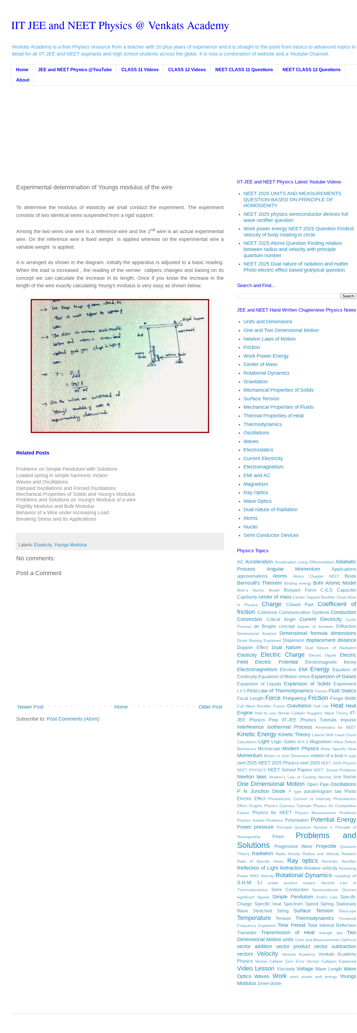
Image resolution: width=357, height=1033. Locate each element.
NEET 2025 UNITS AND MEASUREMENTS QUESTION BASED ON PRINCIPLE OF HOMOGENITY (292, 199)
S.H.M (244, 882)
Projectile (326, 846)
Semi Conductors (289, 889)
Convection (249, 619)
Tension (283, 918)
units (288, 939)
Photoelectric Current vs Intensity (299, 799)
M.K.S (303, 742)
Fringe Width (343, 698)
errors (304, 676)
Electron (288, 669)
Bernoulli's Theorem (259, 583)
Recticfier (330, 861)
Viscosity (286, 968)
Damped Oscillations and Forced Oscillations (66, 488)
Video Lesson (255, 968)
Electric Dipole (322, 655)
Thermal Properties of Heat (273, 416)
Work (279, 975)
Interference (250, 727)
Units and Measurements (317, 940)
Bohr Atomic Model (334, 583)
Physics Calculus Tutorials (288, 806)
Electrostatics (258, 450)
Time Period (291, 925)
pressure (264, 827)
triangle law (331, 933)
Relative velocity (320, 868)
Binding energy (297, 583)
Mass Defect (345, 742)
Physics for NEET (272, 812)
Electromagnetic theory (330, 661)
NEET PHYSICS (251, 770)
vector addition (254, 946)
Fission (321, 691)
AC (240, 561)
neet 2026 (310, 762)
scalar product (282, 883)
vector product (293, 946)
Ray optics (302, 860)
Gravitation (255, 381)
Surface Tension (261, 398)
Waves (251, 441)
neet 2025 (247, 762)
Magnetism (255, 484)
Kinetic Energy (256, 734)
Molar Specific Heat (338, 749)
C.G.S (326, 589)
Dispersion (293, 640)
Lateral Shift (322, 735)
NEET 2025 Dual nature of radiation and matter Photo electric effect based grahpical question (295, 267)
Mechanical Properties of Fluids (278, 407)
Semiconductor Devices (334, 890)
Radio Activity (288, 854)
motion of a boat (327, 755)
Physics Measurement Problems (325, 812)
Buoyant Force (300, 589)
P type (295, 791)
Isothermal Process (289, 727)
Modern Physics (300, 748)
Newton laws (252, 776)
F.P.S (241, 691)
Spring (327, 903)
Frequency (295, 698)
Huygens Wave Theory (327, 713)
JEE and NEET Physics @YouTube (75, 69)
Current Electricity (263, 458)
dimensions (343, 633)
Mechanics (246, 749)
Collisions (267, 612)
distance (346, 640)
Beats (350, 575)
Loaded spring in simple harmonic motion (62, 475)
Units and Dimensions (267, 321)
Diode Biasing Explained (259, 640)
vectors (245, 954)
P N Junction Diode (261, 791)
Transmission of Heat (288, 932)
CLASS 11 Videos (140, 69)
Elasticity (43, 544)
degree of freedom (315, 626)
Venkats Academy (298, 954)
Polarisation (297, 819)
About (22, 80)
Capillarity (247, 596)
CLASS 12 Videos (187, 69)
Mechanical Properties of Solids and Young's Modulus (75, 494)
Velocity (267, 953)
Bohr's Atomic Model (258, 590)
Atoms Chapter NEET (316, 576)
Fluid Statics (342, 691)
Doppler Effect (252, 647)
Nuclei (250, 527)
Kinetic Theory (294, 734)
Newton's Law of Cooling (292, 777)
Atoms (250, 518)
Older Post (210, 707)
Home (22, 69)
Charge (271, 604)
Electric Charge (283, 654)
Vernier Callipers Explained (331, 961)
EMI (303, 669)
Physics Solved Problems (260, 820)
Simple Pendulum (292, 897)
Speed (311, 903)
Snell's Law (326, 897)
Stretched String (270, 910)
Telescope (347, 911)
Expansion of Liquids (259, 683)
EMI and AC (256, 475)
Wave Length (328, 968)
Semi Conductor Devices (271, 535)
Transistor (247, 932)
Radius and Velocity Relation (329, 854)
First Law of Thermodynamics (280, 691)
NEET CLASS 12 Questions (312, 69)
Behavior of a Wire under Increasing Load (62, 512)
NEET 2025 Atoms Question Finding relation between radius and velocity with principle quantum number (292, 249)
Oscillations (256, 433)
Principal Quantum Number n (304, 827)
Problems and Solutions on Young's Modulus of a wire (76, 500)
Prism (278, 836)
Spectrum (293, 903)
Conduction (343, 612)
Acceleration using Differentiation (304, 562)
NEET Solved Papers (290, 769)
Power (244, 827)
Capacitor (346, 589)
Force (273, 697)
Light (263, 741)
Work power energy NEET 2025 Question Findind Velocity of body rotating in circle (298, 232)
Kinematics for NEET (336, 727)
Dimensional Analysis (256, 633)
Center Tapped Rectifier (314, 597)
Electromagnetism (263, 467)
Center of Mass (260, 364)
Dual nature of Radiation (270, 509)
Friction (251, 347)
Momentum (249, 755)
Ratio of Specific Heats (260, 861)
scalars (309, 883)
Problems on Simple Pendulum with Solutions (66, 469)
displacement (321, 640)
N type (350, 756)
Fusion (279, 706)
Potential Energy (333, 819)
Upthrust (348, 940)
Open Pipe (318, 784)
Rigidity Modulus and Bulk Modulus (55, 506)
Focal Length (250, 698)
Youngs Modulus (70, 544)
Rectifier (349, 861)
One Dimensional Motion (271, 783)
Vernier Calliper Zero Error (280, 961)
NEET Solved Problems (334, 770)
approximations (252, 575)
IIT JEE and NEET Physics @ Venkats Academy (120, 24)
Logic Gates (283, 741)
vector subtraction (335, 946)
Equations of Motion (278, 676)
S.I (259, 882)
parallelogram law (322, 791)
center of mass (275, 597)
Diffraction (346, 626)
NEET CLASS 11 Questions (244, 69)
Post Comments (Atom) (73, 719)
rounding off (345, 876)
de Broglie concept (274, 626)
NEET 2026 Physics (338, 763)
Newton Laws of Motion (269, 339)
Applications (344, 569)
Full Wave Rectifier (254, 706)
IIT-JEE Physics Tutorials (309, 719)
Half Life (321, 706)
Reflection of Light (257, 868)
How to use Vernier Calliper (280, 713)
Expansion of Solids (307, 684)
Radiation (262, 853)
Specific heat (267, 903)
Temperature (254, 917)
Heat (337, 705)
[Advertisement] (188, 128)
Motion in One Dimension (286, 756)
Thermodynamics (262, 424)
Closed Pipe (300, 604)
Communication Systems (304, 612)
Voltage (304, 969)
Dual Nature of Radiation (330, 647)
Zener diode (269, 983)
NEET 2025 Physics (278, 762)
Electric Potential (276, 662)
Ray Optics (255, 492)
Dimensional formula (303, 633)
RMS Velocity (262, 876)
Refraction (291, 868)
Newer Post (31, 707)
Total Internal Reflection (332, 925)
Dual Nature (286, 647)
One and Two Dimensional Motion (281, 330)
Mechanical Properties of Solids (278, 390)
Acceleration (259, 562)
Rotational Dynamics (266, 373)
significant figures (253, 897)
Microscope (269, 748)
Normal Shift (329, 777)
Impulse (348, 719)
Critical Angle (281, 619)
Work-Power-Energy (266, 356)
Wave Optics (257, 501)
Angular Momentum (293, 569)
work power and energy (313, 976)
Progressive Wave (293, 846)
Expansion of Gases (333, 676)
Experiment (345, 683)
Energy (319, 669)
